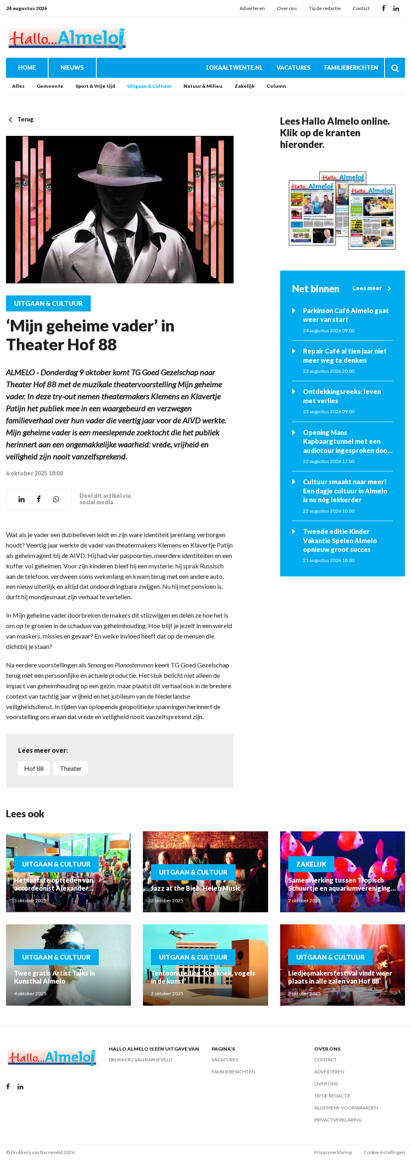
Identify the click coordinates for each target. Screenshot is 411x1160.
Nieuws (72, 67)
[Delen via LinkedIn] (21, 499)
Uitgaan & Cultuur (149, 86)
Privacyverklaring (338, 1120)
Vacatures (294, 67)
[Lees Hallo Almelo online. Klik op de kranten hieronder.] (342, 210)
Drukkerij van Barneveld (140, 1060)
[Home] (66, 37)
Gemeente (50, 86)
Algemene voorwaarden (346, 1108)
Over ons (287, 8)
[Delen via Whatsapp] (56, 499)
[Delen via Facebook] (39, 499)
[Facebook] (383, 8)
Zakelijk (244, 86)
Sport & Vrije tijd (95, 86)
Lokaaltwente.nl (234, 67)
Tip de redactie (325, 8)
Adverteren (252, 8)
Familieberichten (351, 67)
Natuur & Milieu (202, 86)
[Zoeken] (395, 68)
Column (276, 86)
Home (27, 67)
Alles (18, 86)
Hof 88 (34, 768)
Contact (361, 8)
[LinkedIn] (396, 8)
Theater (71, 768)
